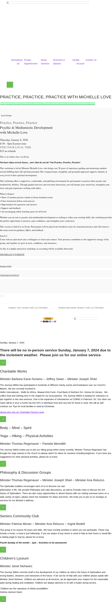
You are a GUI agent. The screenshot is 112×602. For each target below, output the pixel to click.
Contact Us (91, 60)
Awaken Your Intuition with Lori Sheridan (26, 307)
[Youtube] (55, 328)
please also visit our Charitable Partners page (22, 412)
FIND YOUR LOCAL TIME (15, 147)
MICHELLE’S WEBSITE (12, 254)
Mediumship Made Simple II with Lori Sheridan (81, 307)
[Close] (2, 296)
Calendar (4, 275)
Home (14, 60)
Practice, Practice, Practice (18, 122)
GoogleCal (14, 275)
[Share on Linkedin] (1, 288)
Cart (74, 60)
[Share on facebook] (1, 280)
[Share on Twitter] (1, 284)
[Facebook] (43, 328)
